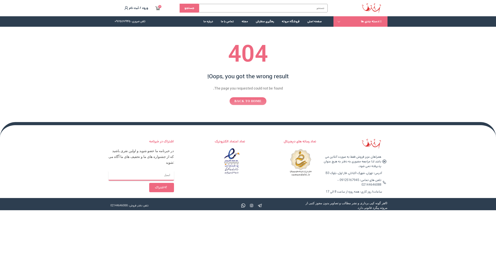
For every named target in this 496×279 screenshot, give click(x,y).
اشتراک (159, 187)
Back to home (248, 101)
